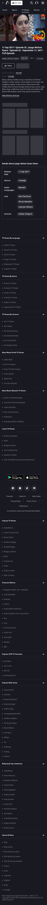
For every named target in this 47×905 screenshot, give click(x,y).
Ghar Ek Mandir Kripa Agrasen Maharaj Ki (19, 465)
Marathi (19, 76)
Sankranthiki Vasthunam (13, 614)
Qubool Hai (8, 384)
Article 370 (8, 638)
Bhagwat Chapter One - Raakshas (16, 595)
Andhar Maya (9, 714)
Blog (5, 848)
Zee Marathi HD (10, 681)
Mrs (5, 624)
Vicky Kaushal (9, 805)
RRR (5, 652)
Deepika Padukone (10, 786)
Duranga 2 (8, 738)
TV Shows (25, 10)
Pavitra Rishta (9, 379)
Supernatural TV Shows (12, 313)
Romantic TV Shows (11, 294)
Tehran (6, 610)
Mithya (6, 743)
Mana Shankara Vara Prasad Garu (16, 619)
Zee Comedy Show (10, 456)
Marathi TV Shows (10, 255)
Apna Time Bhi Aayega (12, 375)
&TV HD (7, 676)
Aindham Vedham (10, 724)
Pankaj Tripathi (9, 800)
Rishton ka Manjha (10, 441)
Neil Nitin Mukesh (10, 814)
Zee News (7, 667)
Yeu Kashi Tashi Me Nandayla (14, 408)
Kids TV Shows (9, 581)
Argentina (7, 881)
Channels (16, 502)
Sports (14, 10)
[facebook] (12, 494)
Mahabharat (8, 533)
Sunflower (7, 752)
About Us (29, 502)
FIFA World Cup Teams (12, 862)
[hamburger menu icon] (43, 3)
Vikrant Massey (9, 781)
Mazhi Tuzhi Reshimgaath (13, 403)
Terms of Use (15, 512)
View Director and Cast (10, 101)
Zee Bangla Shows (10, 351)
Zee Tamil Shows (10, 346)
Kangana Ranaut (10, 829)
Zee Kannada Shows (11, 341)
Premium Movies (8, 588)
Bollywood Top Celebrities (12, 769)
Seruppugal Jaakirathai (12, 719)
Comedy (11, 79)
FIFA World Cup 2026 (11, 857)
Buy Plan (17, 3)
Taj (5, 748)
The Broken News (10, 729)
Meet (6, 446)
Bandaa (7, 648)
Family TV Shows (10, 298)
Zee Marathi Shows (11, 337)
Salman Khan (8, 791)
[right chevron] (5, 124)
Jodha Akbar (8, 365)
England (7, 886)
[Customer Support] (37, 3)
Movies (36, 10)
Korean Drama (9, 576)
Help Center (14, 507)
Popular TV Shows (9, 526)
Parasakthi (8, 643)
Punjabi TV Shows (10, 274)
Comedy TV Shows (10, 303)
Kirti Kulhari (8, 819)
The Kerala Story (10, 633)
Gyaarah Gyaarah (10, 705)
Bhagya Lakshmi (10, 451)
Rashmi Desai (9, 833)
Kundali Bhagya (9, 552)
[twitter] (26, 494)
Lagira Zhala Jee (10, 413)
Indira (6, 571)
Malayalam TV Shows (11, 270)
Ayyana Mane (9, 695)
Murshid (7, 700)
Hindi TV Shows (9, 251)
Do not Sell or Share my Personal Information (22, 516)
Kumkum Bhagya (10, 548)
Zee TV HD (8, 671)
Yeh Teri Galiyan (10, 370)
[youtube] (33, 494)
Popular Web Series (9, 688)
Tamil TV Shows (9, 260)
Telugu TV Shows (10, 265)
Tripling (6, 757)
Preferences (30, 512)
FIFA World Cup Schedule (13, 867)
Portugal (7, 895)
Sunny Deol (8, 810)
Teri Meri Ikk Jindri (10, 389)
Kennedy (7, 605)
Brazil (6, 891)
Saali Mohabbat (9, 600)
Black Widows (9, 733)
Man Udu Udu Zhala (11, 418)
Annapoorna (8, 567)
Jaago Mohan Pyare (10, 57)
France (6, 872)
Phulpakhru (8, 422)
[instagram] (19, 494)
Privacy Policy (30, 507)
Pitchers (7, 762)
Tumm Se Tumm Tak (11, 538)
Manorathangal (9, 710)
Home (4, 10)
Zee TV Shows (9, 327)
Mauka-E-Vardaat (10, 460)
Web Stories (8, 853)
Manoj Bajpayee (10, 795)
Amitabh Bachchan (11, 824)
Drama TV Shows (10, 289)
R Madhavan (8, 776)
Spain (6, 876)
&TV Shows (8, 332)
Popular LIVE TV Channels (12, 660)
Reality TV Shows (10, 308)
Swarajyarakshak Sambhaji (14, 427)
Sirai (5, 629)
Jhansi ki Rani (8, 543)
